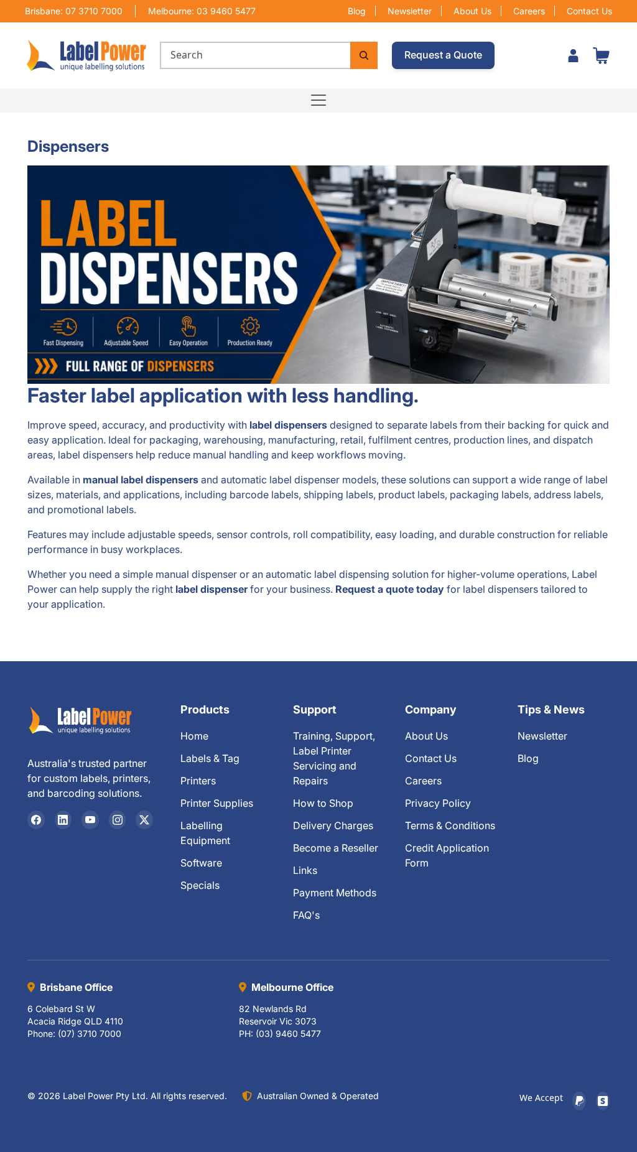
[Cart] (601, 55)
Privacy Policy (438, 803)
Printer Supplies (216, 803)
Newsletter (410, 11)
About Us (472, 11)
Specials (200, 885)
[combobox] (255, 55)
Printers (198, 780)
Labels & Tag (209, 758)
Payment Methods (334, 892)
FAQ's (306, 915)
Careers (529, 11)
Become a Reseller (335, 848)
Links (305, 870)
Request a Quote (443, 55)
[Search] (364, 55)
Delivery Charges (333, 825)
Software (201, 863)
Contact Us (589, 11)
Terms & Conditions (450, 825)
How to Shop (323, 803)
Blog (357, 11)
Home (194, 736)
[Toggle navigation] (318, 100)
